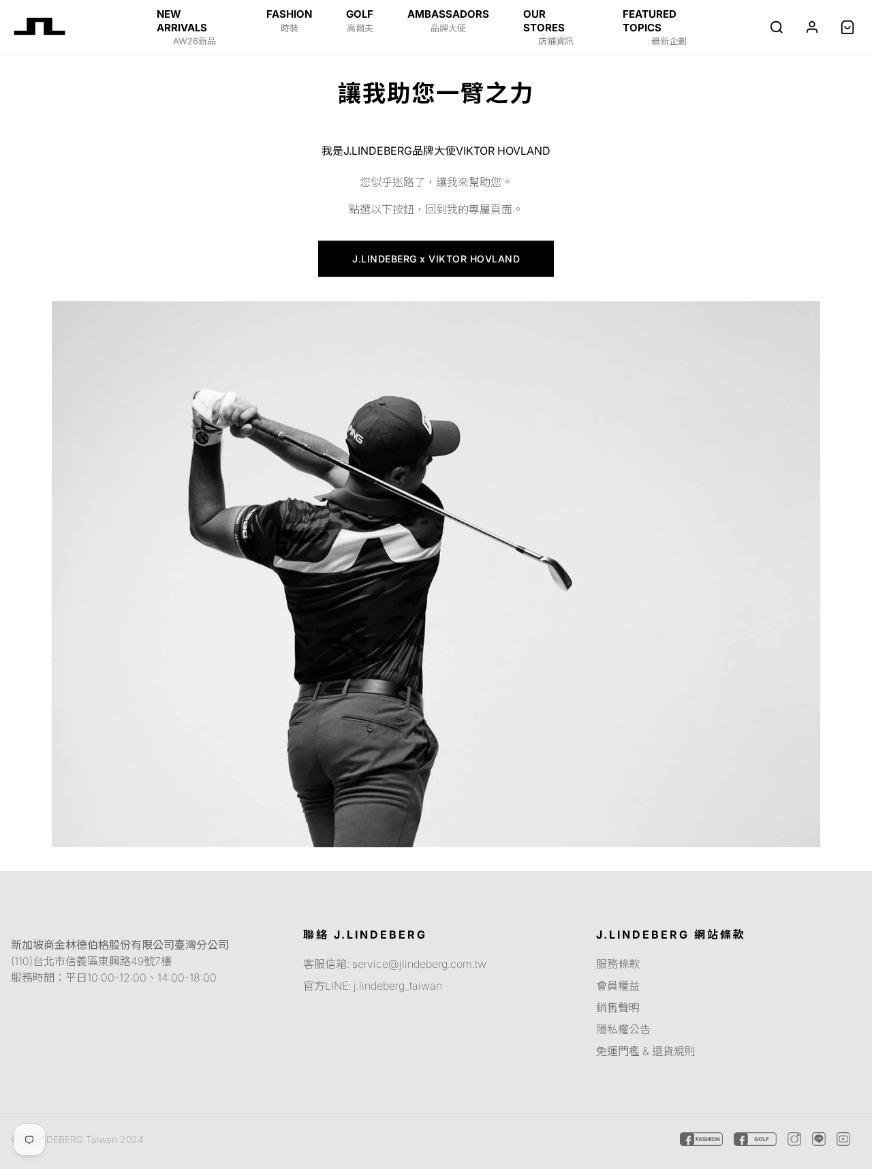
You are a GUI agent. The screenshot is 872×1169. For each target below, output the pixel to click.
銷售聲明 (618, 1007)
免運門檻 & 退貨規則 (646, 1051)
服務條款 (618, 964)
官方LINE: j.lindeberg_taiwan (372, 985)
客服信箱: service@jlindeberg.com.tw (394, 964)
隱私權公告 (623, 1029)
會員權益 (618, 985)
